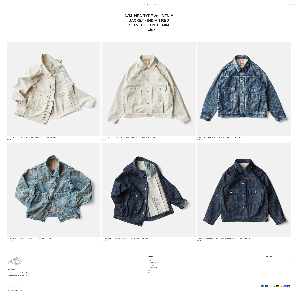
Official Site (151, 272)
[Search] (290, 5)
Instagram (150, 275)
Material (150, 270)
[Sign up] (289, 261)
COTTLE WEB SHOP (17, 290)
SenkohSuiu (151, 265)
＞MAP (27, 275)
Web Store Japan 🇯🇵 (153, 262)
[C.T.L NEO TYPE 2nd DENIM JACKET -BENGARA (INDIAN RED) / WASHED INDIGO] (149, 190)
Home (149, 260)
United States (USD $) (13, 286)
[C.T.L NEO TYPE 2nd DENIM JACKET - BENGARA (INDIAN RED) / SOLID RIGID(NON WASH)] (244, 190)
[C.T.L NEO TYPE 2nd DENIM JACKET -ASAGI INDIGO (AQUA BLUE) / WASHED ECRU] (53, 89)
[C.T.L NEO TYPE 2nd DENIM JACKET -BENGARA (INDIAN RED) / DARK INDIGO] (244, 89)
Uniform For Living (153, 267)
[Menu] (3, 4)
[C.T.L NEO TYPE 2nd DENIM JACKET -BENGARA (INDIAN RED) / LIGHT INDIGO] (53, 190)
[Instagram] (267, 267)
